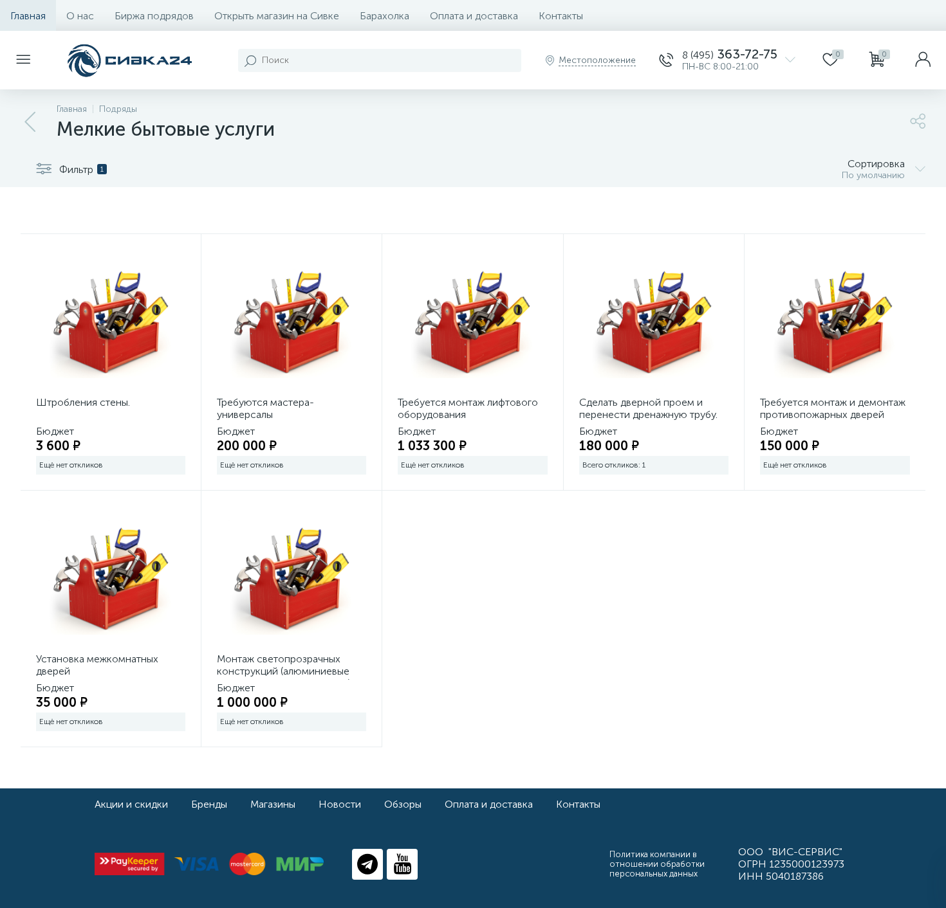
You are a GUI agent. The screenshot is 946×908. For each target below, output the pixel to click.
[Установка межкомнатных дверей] (110, 577)
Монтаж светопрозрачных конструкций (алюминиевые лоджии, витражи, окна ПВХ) (284, 671)
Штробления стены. (83, 402)
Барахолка (384, 16)
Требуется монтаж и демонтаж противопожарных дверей (832, 408)
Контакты (561, 16)
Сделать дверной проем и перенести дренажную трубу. (648, 408)
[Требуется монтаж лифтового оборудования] (472, 321)
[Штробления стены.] (110, 321)
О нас (80, 16)
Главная (28, 16)
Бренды (209, 804)
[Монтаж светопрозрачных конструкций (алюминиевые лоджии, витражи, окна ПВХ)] (291, 577)
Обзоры (403, 804)
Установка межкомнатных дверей (97, 665)
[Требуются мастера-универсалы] (291, 321)
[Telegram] (367, 864)
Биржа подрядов (154, 16)
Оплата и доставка (474, 16)
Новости (340, 804)
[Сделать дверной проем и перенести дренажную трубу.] (653, 321)
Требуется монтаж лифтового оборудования (468, 408)
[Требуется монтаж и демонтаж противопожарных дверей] (835, 321)
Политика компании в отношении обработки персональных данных (657, 863)
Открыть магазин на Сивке (276, 16)
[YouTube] (402, 864)
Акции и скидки (131, 804)
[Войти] (923, 60)
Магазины (272, 804)
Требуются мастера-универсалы (265, 408)
